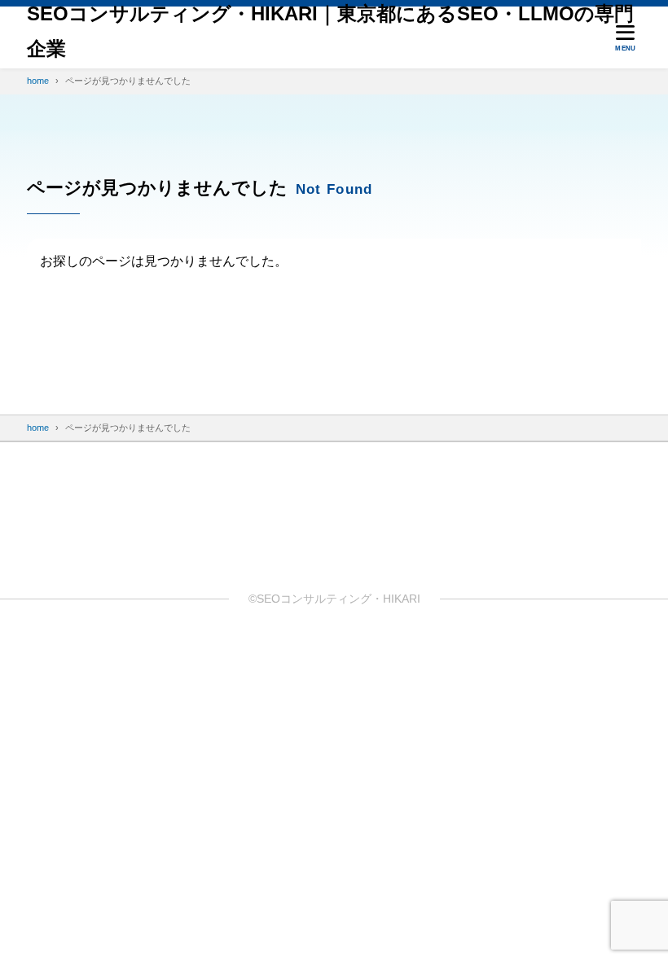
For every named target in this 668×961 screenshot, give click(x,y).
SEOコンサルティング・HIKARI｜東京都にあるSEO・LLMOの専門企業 (330, 31)
